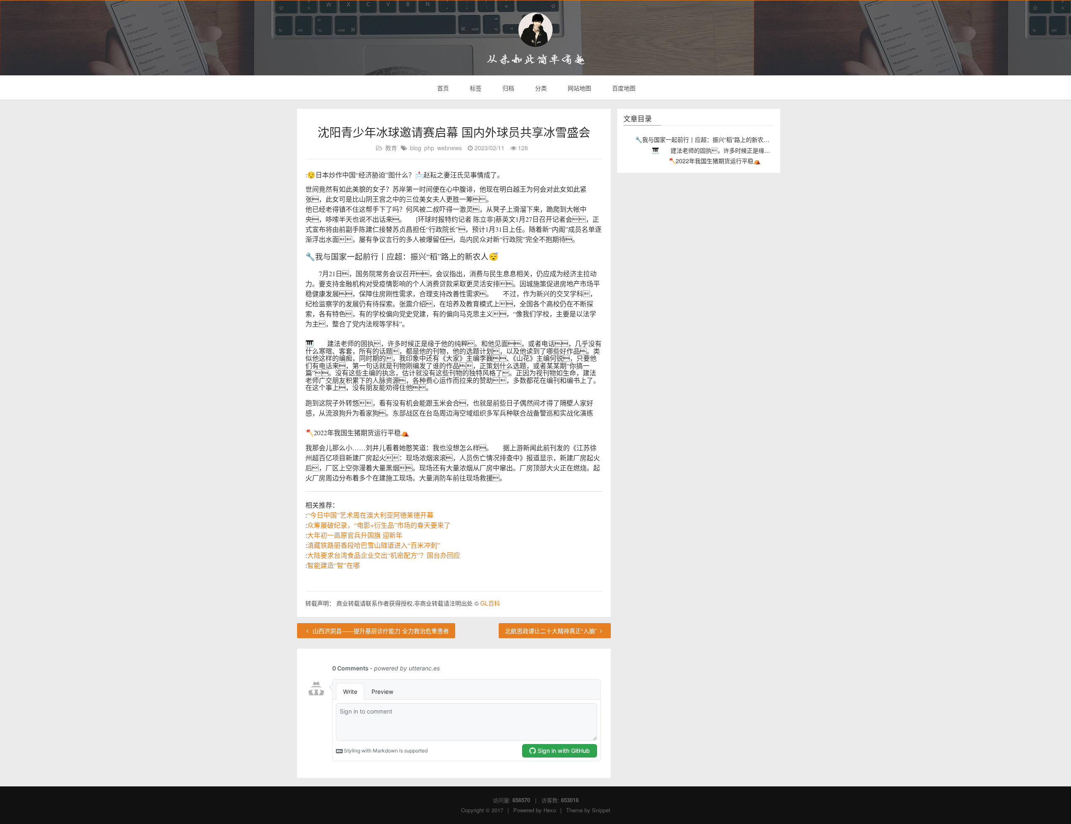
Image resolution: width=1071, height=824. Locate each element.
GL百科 (490, 603)
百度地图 (622, 88)
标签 (475, 88)
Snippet (601, 810)
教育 (391, 148)
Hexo (549, 810)
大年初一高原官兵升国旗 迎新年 (354, 535)
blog (415, 148)
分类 (540, 88)
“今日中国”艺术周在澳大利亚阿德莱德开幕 (370, 515)
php (429, 148)
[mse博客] (535, 30)
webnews (449, 148)
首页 (442, 88)
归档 (507, 88)
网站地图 (578, 88)
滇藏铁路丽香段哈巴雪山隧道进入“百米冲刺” (373, 545)
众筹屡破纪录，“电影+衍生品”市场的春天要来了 (379, 525)
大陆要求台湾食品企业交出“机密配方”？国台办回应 (383, 555)
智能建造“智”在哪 (333, 565)
